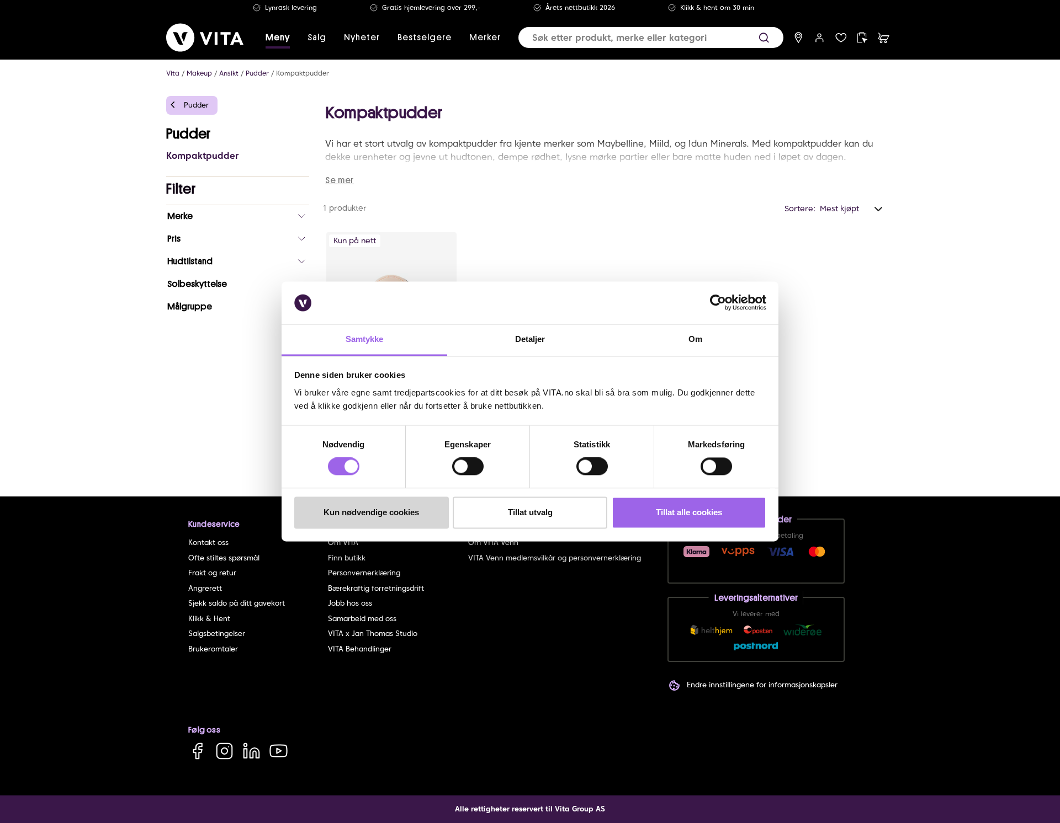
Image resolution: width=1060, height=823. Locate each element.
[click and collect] (862, 38)
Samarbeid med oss (362, 618)
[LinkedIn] (251, 750)
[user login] (819, 38)
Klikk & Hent (209, 618)
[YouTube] (278, 750)
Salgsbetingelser (216, 633)
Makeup (199, 73)
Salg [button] (317, 37)
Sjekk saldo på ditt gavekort (236, 603)
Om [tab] (695, 339)
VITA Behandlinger (359, 649)
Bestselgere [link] (425, 37)
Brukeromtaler (213, 649)
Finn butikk (346, 558)
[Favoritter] (841, 38)
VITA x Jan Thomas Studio (372, 633)
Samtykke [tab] (365, 339)
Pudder (257, 73)
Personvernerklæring (364, 573)
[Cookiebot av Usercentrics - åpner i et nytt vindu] (718, 303)
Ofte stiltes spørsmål (223, 558)
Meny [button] (278, 37)
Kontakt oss (208, 542)
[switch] (468, 466)
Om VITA (343, 542)
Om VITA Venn (493, 542)
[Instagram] (224, 750)
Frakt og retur (212, 573)
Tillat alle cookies (689, 512)
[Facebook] (197, 750)
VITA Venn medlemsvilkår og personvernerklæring (554, 558)
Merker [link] (485, 37)
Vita (172, 73)
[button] (764, 38)
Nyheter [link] (362, 37)
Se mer (339, 180)
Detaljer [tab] (530, 339)
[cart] (883, 38)
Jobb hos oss (350, 603)
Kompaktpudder (302, 73)
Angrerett (205, 588)
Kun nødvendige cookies (371, 512)
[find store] (798, 38)
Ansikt (229, 73)
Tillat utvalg (530, 512)
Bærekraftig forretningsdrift (376, 588)
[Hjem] (204, 37)
